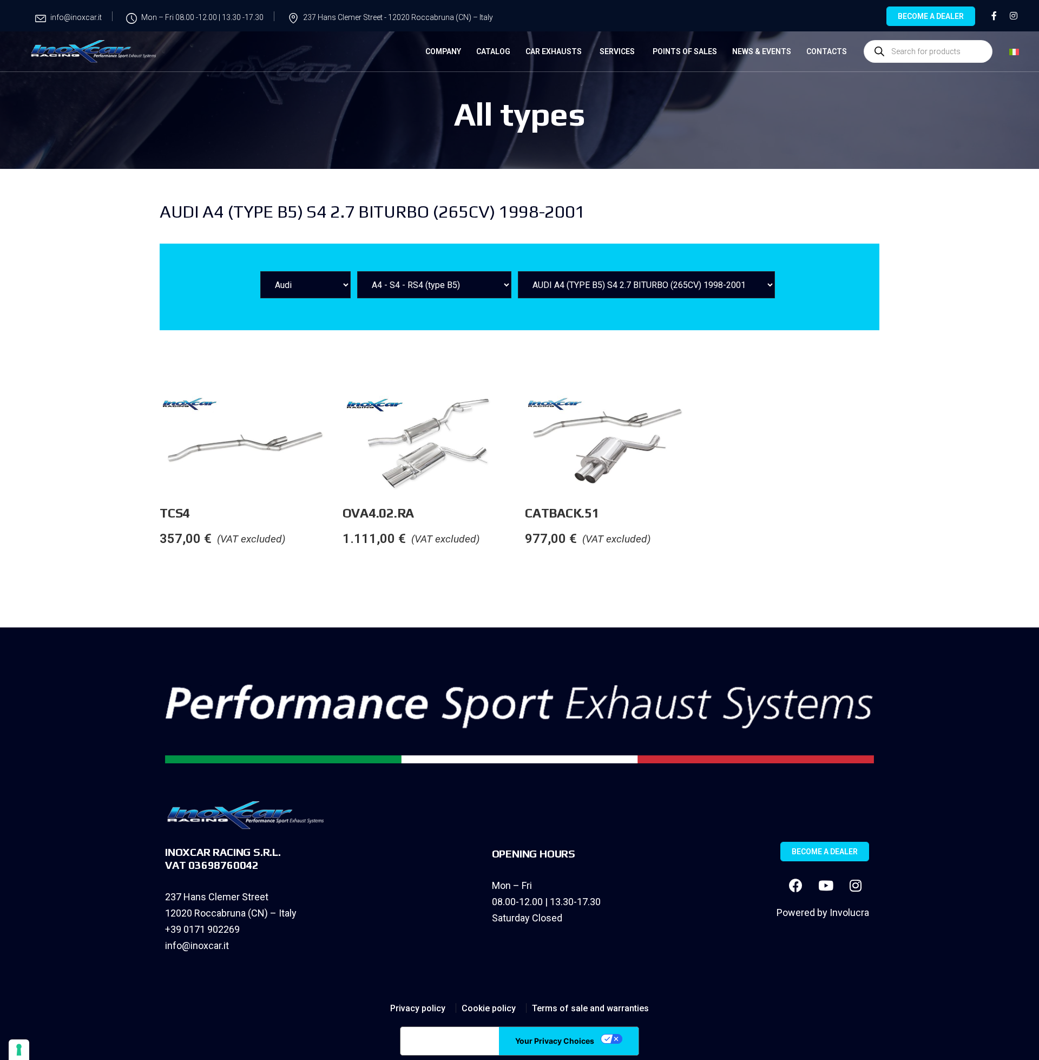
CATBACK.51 (562, 513)
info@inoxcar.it (197, 945)
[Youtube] (825, 885)
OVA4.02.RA (379, 513)
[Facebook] (796, 885)
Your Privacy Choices (554, 1040)
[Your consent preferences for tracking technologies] (19, 1049)
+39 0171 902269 (202, 929)
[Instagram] (855, 885)
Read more (342, 417)
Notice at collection (449, 1041)
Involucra (849, 912)
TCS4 (175, 513)
